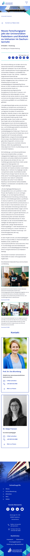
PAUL (7, 496)
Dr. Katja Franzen (10, 429)
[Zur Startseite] (7, 3)
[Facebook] (12, 509)
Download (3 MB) (5, 327)
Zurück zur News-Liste (12, 23)
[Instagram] (7, 509)
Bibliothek (9, 494)
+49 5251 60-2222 (15, 530)
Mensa (7, 489)
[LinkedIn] (17, 509)
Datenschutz (19, 539)
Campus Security (15, 529)
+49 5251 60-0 (14, 526)
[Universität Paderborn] (15, 550)
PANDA (8, 499)
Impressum (10, 539)
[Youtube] (22, 509)
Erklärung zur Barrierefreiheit (15, 544)
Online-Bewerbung (11, 491)
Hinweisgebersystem (15, 542)
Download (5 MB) (5, 299)
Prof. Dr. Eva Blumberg (12, 372)
